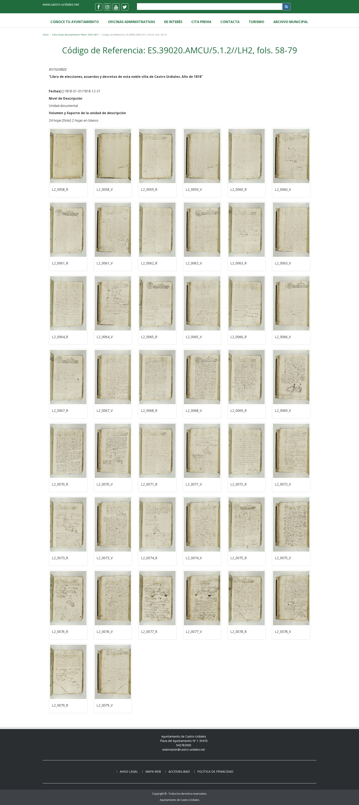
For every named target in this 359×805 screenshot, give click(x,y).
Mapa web (153, 771)
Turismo (256, 22)
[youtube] (116, 6)
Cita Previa (201, 22)
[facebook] (98, 6)
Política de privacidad (215, 771)
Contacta (230, 22)
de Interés (173, 22)
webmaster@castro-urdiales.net (183, 749)
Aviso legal (129, 771)
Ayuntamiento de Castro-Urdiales (179, 800)
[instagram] (107, 6)
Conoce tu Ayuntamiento (74, 22)
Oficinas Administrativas (131, 22)
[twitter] (124, 6)
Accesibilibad (179, 771)
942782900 (183, 745)
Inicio (45, 34)
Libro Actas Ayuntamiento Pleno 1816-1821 (75, 34)
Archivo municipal (290, 22)
